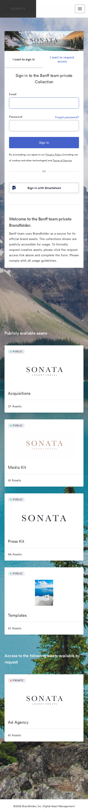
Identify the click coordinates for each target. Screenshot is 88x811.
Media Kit (17, 467)
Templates (17, 615)
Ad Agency (18, 722)
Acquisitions (19, 393)
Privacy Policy (54, 154)
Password (15, 117)
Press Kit (16, 541)
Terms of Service (62, 160)
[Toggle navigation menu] (80, 9)
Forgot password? (67, 117)
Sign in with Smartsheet (44, 188)
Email (12, 94)
